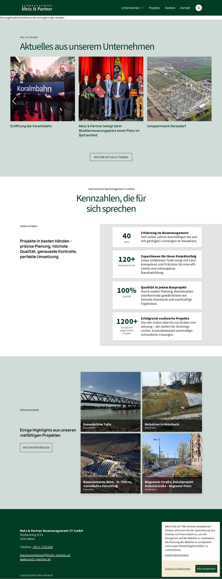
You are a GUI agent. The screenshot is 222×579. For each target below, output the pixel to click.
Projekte (154, 8)
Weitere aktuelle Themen (111, 157)
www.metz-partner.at (35, 559)
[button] (14, 101)
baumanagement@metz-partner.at (45, 555)
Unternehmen (130, 8)
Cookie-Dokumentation (177, 555)
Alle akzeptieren (206, 568)
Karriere (170, 8)
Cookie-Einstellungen (177, 568)
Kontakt (185, 8)
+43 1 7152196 (43, 547)
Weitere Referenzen (36, 447)
